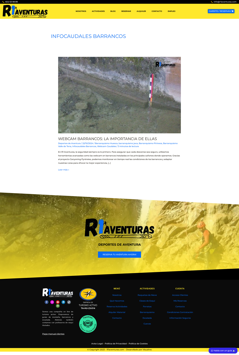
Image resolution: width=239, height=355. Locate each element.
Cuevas (147, 324)
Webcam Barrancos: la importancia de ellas (107, 138)
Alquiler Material (117, 312)
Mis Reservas (180, 301)
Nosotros (81, 11)
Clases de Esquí (147, 301)
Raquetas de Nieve (147, 295)
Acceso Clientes (180, 295)
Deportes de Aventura (69, 143)
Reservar (126, 11)
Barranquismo (147, 312)
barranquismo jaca (128, 143)
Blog (113, 11)
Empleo (171, 11)
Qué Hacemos (117, 301)
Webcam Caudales (106, 146)
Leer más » (63, 169)
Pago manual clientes (53, 334)
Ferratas (147, 306)
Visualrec (147, 349)
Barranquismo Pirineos (150, 143)
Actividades (98, 11)
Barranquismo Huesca (106, 143)
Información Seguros (180, 318)
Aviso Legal (97, 343)
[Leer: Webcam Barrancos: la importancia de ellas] (119, 95)
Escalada (147, 318)
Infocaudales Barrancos (84, 146)
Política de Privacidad (116, 343)
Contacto (157, 11)
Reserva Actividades (117, 306)
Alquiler (141, 11)
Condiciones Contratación (180, 312)
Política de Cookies (138, 343)
